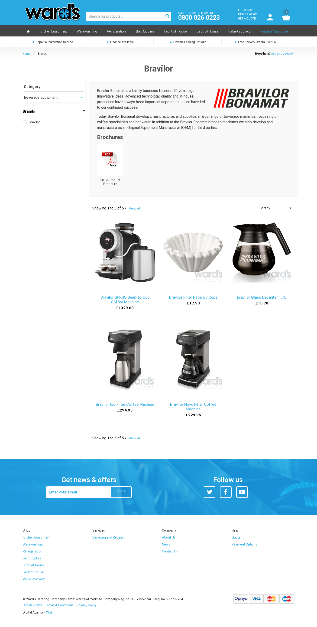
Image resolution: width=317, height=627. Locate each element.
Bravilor (34, 122)
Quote (236, 537)
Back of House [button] (207, 31)
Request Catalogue (274, 31)
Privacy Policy (87, 605)
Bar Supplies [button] (145, 31)
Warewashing (33, 544)
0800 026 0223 (199, 18)
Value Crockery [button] (239, 31)
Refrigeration (32, 551)
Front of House (33, 565)
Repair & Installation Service (54, 42)
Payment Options (244, 544)
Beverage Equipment (41, 97)
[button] (81, 98)
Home (26, 53)
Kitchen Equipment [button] (53, 31)
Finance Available (122, 42)
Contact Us (170, 551)
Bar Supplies (32, 558)
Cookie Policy (32, 605)
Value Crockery (34, 579)
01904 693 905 (247, 14)
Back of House (33, 572)
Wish (49, 612)
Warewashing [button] (87, 31)
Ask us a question (282, 53)
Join (121, 490)
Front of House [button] (175, 31)
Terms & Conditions (59, 605)
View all (134, 208)
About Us (168, 537)
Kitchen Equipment (36, 537)
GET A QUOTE (247, 18)
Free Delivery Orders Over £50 (257, 42)
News (166, 544)
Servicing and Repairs (108, 537)
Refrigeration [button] (116, 31)
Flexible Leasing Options (189, 42)
